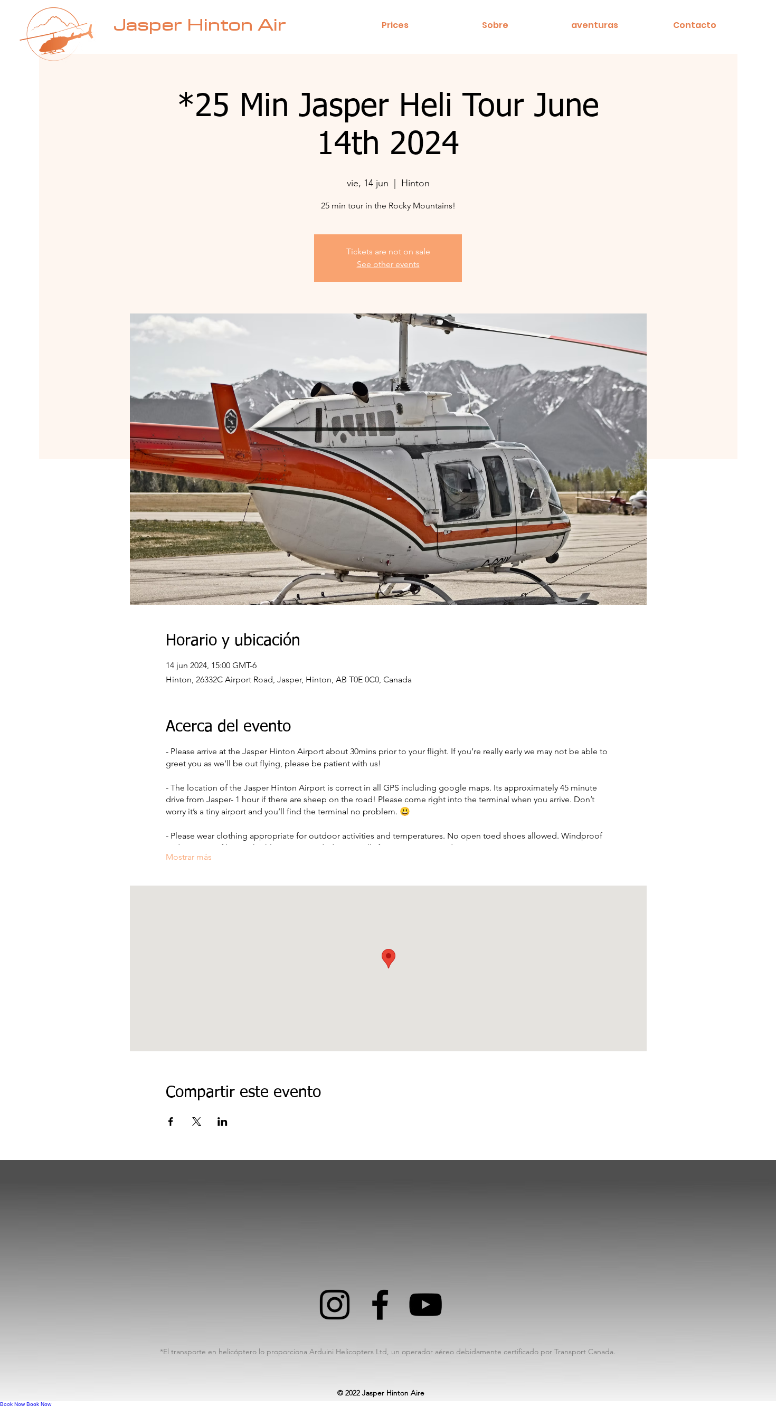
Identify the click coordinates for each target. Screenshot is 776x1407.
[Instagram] (335, 1305)
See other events (388, 264)
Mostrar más (189, 857)
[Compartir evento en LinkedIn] (222, 1121)
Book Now (12, 1404)
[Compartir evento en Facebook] (171, 1121)
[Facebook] (380, 1305)
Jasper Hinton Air (199, 25)
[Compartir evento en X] (197, 1121)
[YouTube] (425, 1305)
